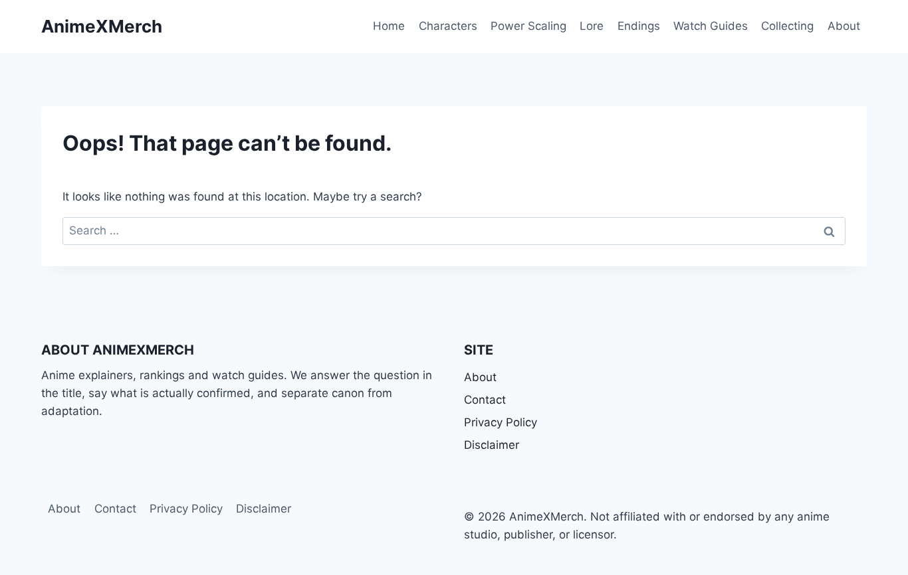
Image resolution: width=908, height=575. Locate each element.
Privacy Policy (500, 422)
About (844, 26)
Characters (448, 26)
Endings (639, 26)
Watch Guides (710, 26)
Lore (592, 26)
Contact (485, 399)
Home (389, 26)
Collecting (787, 26)
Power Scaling (528, 26)
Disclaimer (491, 445)
